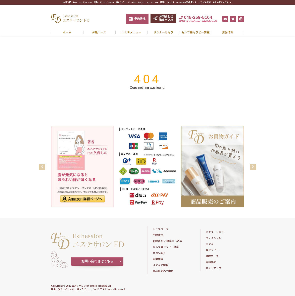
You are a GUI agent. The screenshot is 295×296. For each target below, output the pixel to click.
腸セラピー (212, 250)
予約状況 (139, 18)
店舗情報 (227, 32)
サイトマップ (213, 268)
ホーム (67, 32)
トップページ (160, 229)
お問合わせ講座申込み (166, 18)
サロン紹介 (159, 253)
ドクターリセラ (163, 32)
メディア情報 (160, 265)
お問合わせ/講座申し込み (167, 241)
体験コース (99, 32)
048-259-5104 (198, 17)
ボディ (210, 244)
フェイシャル (213, 238)
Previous (42, 167)
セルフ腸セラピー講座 (196, 32)
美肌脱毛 (211, 262)
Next (253, 167)
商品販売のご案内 (163, 271)
